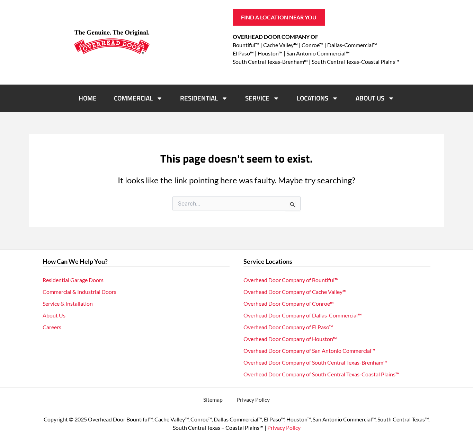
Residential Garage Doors (73, 280)
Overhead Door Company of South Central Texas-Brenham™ (315, 362)
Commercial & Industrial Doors (79, 291)
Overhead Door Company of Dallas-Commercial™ (302, 315)
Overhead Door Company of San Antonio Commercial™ (309, 350)
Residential (199, 98)
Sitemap (213, 399)
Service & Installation (68, 303)
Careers (52, 327)
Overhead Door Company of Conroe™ (288, 303)
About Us (370, 98)
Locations (312, 98)
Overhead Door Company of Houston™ (290, 338)
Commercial (133, 98)
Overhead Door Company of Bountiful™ (291, 280)
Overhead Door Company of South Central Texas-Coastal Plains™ (321, 374)
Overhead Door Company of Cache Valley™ (295, 291)
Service (257, 98)
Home (88, 98)
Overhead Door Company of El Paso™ (288, 327)
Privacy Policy (253, 399)
